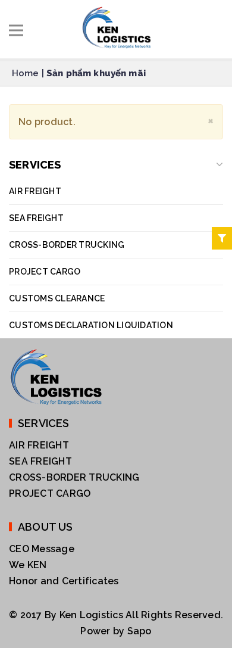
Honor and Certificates (64, 581)
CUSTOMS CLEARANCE (57, 298)
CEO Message (41, 548)
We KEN (28, 565)
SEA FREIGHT (36, 218)
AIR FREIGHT (35, 191)
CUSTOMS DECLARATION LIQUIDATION (91, 325)
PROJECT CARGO (44, 271)
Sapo (139, 631)
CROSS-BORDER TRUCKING (66, 245)
